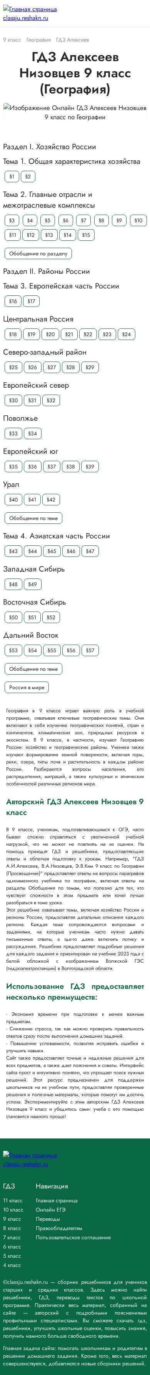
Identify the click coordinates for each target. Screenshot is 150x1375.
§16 (13, 301)
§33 (13, 433)
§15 (86, 235)
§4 (30, 220)
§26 (32, 367)
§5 (47, 220)
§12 (31, 235)
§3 (12, 220)
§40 (13, 499)
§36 (32, 466)
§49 (32, 584)
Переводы (48, 1219)
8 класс (12, 1228)
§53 (13, 650)
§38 (71, 466)
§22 (88, 334)
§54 (32, 650)
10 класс (13, 1209)
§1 (12, 176)
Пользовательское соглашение (73, 1237)
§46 (71, 551)
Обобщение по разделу (38, 253)
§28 (71, 367)
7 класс (12, 1237)
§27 (52, 367)
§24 (126, 334)
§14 (68, 235)
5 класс (12, 1256)
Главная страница (57, 1200)
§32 (51, 400)
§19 (31, 334)
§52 (51, 617)
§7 (83, 220)
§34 (32, 433)
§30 (13, 400)
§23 (107, 334)
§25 (13, 367)
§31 (32, 400)
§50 (13, 617)
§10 (138, 220)
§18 (13, 334)
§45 (52, 551)
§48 (13, 584)
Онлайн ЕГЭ (51, 1209)
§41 (32, 499)
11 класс (13, 1200)
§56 (71, 650)
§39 (90, 466)
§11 (12, 235)
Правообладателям (59, 1228)
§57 (90, 650)
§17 (31, 301)
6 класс (12, 1246)
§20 (50, 334)
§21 (69, 334)
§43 (13, 551)
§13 (49, 235)
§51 (32, 617)
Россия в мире (26, 687)
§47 (90, 551)
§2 (28, 176)
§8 (101, 220)
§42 (51, 499)
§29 (90, 367)
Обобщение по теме (33, 518)
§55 (52, 650)
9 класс (12, 1219)
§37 (52, 466)
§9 (119, 220)
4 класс (12, 1265)
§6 (65, 220)
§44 (32, 551)
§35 (13, 466)
